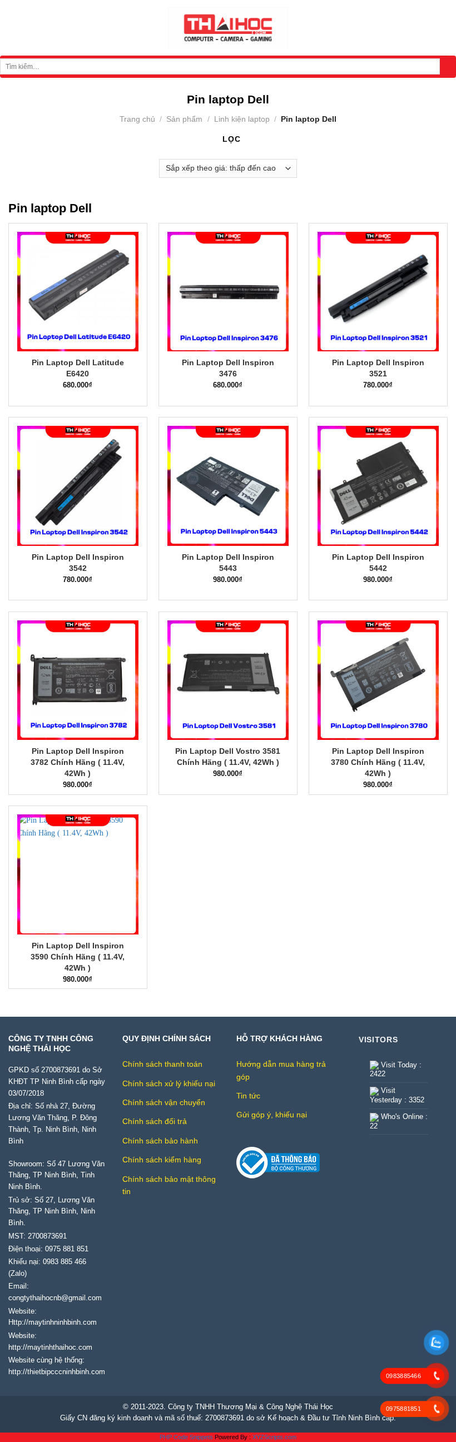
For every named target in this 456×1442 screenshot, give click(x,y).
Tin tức (248, 1095)
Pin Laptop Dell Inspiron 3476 (228, 368)
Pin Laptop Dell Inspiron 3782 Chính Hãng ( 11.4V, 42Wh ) (78, 762)
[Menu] (14, 28)
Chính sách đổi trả (154, 1121)
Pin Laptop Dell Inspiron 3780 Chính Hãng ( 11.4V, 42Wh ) (378, 762)
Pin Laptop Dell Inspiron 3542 (78, 563)
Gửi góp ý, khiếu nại (271, 1114)
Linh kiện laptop (242, 119)
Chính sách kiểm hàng (161, 1159)
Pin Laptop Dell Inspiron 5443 (228, 563)
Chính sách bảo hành (160, 1140)
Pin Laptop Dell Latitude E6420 (78, 368)
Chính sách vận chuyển (163, 1102)
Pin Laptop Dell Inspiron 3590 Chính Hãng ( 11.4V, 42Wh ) (78, 956)
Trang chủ (137, 119)
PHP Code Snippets (186, 1437)
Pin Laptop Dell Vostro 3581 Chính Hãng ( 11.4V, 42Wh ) (227, 757)
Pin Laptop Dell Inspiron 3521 (378, 368)
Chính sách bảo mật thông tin (169, 1185)
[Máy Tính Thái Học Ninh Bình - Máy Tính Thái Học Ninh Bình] (228, 28)
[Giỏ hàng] (442, 28)
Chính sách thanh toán (162, 1064)
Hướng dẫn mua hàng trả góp (281, 1070)
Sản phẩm (184, 119)
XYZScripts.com (274, 1437)
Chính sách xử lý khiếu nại (168, 1083)
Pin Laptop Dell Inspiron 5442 (378, 563)
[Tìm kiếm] (448, 66)
